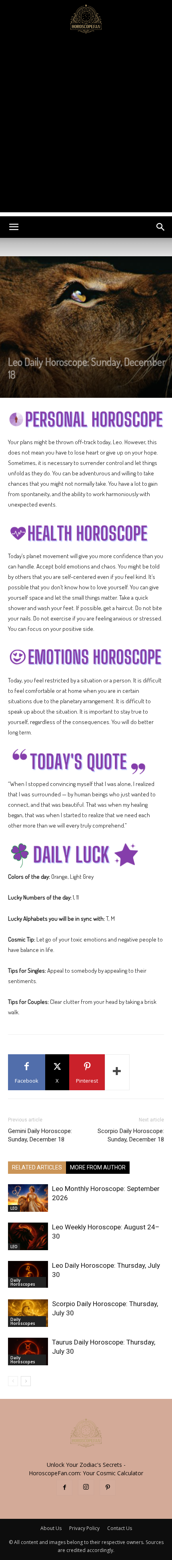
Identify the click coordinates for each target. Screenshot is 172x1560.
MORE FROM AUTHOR (98, 1167)
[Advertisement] (86, 126)
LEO (14, 1208)
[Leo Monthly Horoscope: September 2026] (28, 1198)
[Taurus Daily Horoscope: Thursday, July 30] (28, 1351)
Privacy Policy (84, 1528)
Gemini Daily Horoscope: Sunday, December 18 (40, 1135)
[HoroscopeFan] (86, 18)
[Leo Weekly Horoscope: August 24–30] (28, 1236)
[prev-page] (13, 1381)
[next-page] (26, 1381)
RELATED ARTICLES (37, 1167)
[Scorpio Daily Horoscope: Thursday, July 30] (28, 1313)
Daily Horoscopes (22, 1282)
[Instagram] (86, 1487)
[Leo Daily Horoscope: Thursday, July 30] (28, 1274)
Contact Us (119, 1528)
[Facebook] (64, 1488)
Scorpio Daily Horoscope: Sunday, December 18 (131, 1135)
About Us (51, 1528)
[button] (13, 227)
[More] (117, 1072)
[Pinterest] (108, 1488)
